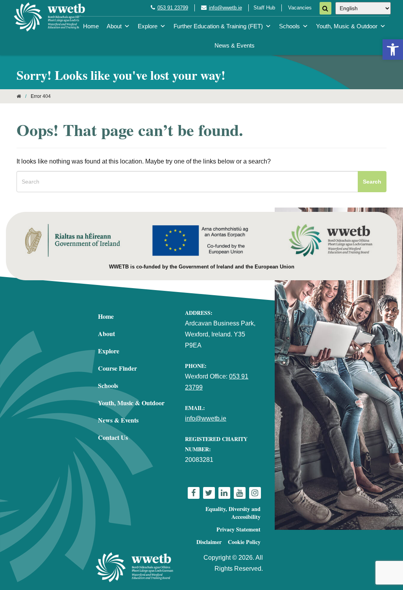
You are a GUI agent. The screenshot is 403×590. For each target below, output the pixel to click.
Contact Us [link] (113, 437)
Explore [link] (147, 26)
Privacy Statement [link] (238, 529)
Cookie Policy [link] (244, 542)
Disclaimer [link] (209, 542)
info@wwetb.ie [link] (225, 8)
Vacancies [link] (300, 8)
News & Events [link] (234, 45)
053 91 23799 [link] (172, 8)
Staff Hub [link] (264, 8)
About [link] (114, 26)
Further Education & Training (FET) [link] (218, 26)
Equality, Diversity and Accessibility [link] (233, 513)
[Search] (325, 8)
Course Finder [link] (117, 368)
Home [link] (91, 26)
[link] (393, 49)
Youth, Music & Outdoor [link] (346, 26)
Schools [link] (289, 26)
